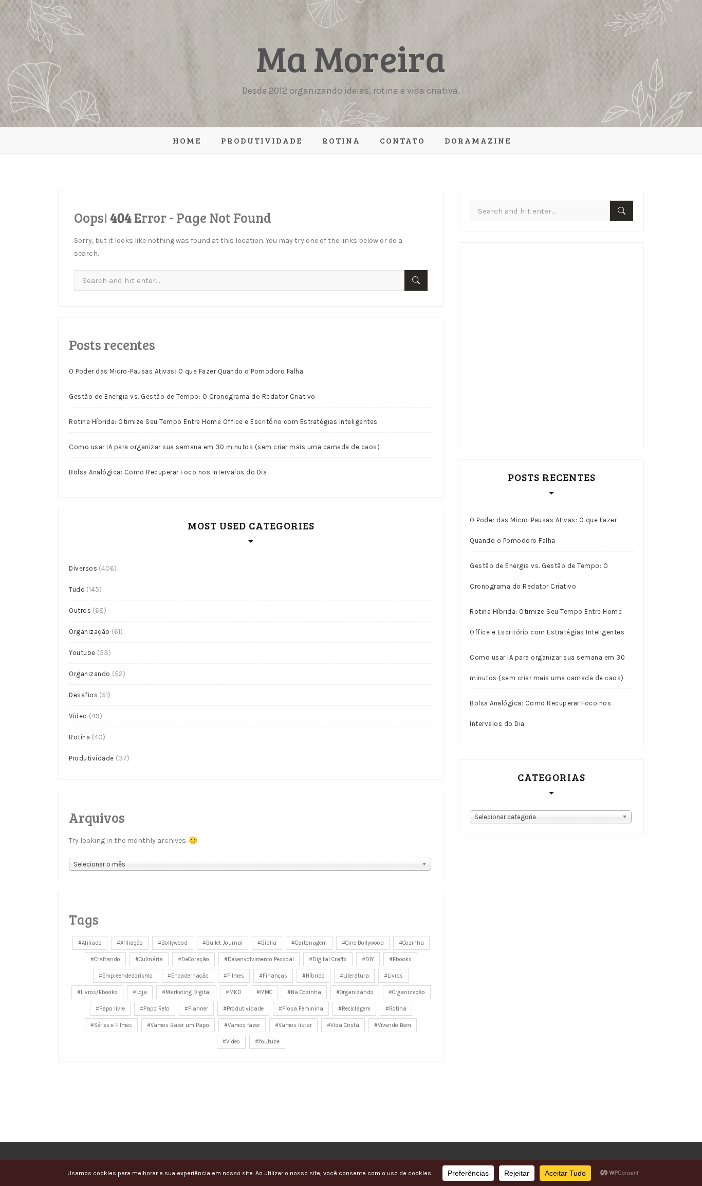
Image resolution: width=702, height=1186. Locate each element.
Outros (80, 610)
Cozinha (413, 943)
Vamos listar (295, 1025)
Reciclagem (356, 1008)
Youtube (82, 653)
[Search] (416, 280)
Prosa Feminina (302, 1008)
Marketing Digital (188, 992)
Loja (141, 992)
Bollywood (174, 943)
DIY (369, 959)
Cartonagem (311, 943)
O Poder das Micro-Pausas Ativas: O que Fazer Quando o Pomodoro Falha (186, 371)
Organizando (89, 674)
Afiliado (92, 943)
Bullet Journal (224, 943)
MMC (266, 992)
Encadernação (190, 975)
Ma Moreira (351, 57)
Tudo (77, 589)
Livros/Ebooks (99, 992)
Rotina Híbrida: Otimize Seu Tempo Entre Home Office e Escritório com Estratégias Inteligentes (223, 422)
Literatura (356, 975)
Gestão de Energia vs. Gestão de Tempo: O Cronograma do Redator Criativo (192, 396)
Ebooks (402, 959)
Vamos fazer (244, 1025)
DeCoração (195, 959)
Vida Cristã (344, 1025)
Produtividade (262, 140)
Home (187, 140)
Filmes (235, 975)
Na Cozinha (306, 992)
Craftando (107, 959)
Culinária (151, 959)
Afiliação (131, 943)
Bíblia (268, 943)
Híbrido (315, 975)
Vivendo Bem (394, 1025)
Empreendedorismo (127, 975)
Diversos (83, 568)
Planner (198, 1008)
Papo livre (112, 1008)
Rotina (341, 140)
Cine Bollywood (364, 943)
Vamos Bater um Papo (180, 1025)
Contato (402, 140)
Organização (89, 631)
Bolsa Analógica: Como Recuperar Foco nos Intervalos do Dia (168, 472)
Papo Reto (156, 1008)
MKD (235, 992)
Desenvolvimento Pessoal (261, 959)
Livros (395, 975)
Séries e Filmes (113, 1025)
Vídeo (78, 716)
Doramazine (478, 140)
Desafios (83, 695)
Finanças (275, 975)
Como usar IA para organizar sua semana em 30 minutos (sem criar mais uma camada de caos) (224, 447)
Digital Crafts (329, 959)
